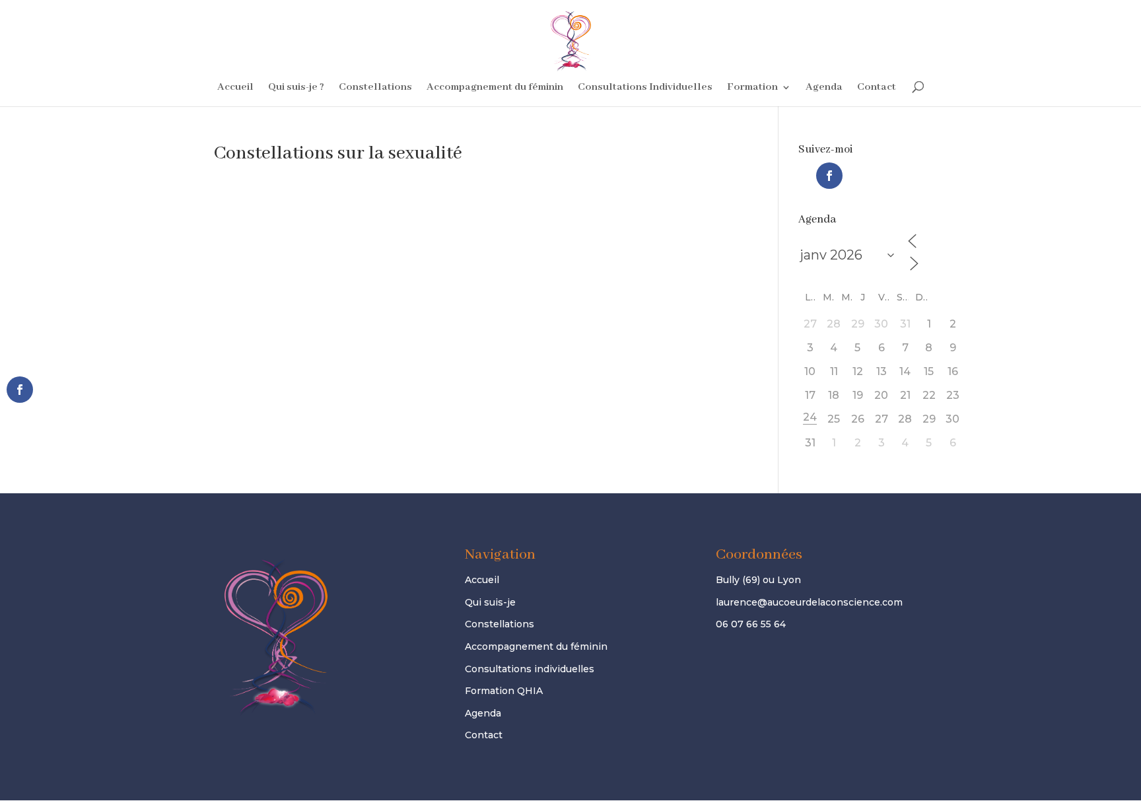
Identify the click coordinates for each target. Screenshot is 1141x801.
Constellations (375, 88)
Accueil (235, 88)
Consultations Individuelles (645, 88)
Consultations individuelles (529, 669)
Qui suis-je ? (296, 88)
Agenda (824, 88)
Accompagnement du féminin (495, 88)
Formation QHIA (504, 691)
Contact (876, 88)
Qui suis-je (490, 602)
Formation (752, 88)
